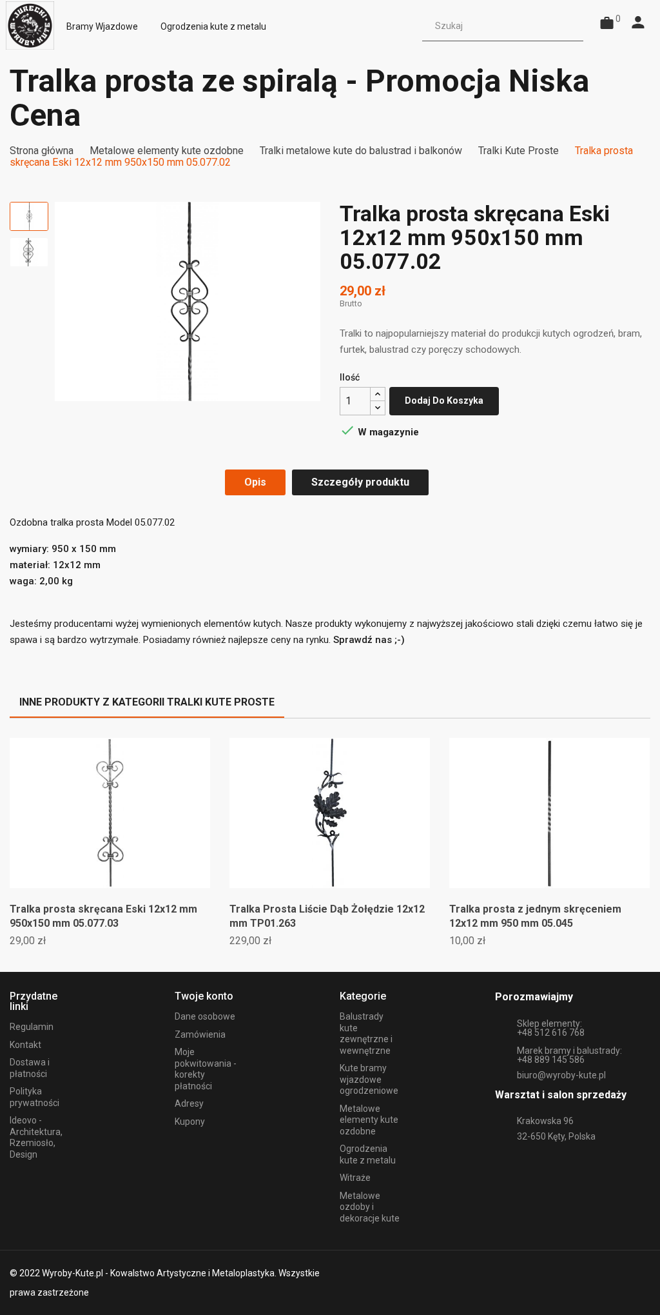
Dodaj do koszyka (444, 400)
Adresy (189, 1103)
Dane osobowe (205, 1016)
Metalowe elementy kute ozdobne (369, 1119)
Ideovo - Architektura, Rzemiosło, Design (36, 1137)
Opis (255, 482)
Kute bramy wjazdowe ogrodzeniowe (369, 1079)
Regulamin (31, 1027)
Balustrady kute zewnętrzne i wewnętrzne (366, 1033)
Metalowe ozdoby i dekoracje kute (370, 1207)
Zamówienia (200, 1034)
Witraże (355, 1177)
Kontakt (25, 1045)
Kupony (190, 1121)
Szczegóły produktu (360, 482)
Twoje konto (204, 996)
